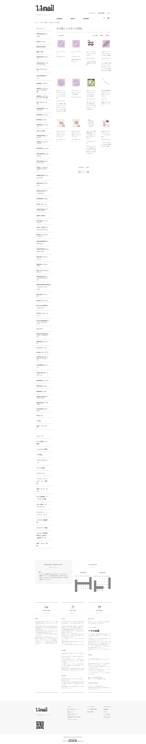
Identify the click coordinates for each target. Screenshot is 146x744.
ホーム (36, 22)
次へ (88, 172)
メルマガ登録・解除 (92, 709)
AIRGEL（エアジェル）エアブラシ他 (42, 97)
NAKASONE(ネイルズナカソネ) (42, 250)
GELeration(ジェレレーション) (42, 162)
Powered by (65, 740)
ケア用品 (39, 455)
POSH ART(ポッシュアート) (42, 374)
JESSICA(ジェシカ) (42, 148)
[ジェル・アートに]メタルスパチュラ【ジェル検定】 (106, 53)
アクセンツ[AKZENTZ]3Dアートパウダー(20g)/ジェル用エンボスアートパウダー (91, 134)
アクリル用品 (40, 468)
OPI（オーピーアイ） (41, 103)
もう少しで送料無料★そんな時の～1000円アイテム (41, 535)
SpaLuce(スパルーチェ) (42, 184)
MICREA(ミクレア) (42, 380)
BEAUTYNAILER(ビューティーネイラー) (42, 335)
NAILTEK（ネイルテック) (42, 258)
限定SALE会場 (40, 47)
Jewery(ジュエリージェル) (42, 142)
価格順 (101, 35)
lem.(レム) (39, 415)
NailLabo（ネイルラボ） (41, 265)
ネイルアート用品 (41, 528)
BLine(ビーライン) (42, 300)
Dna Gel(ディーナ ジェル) (41, 221)
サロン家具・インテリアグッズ (41, 505)
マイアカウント (92, 13)
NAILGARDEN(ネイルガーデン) (42, 242)
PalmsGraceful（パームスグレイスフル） (42, 277)
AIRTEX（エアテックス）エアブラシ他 (42, 89)
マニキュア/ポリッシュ (42, 461)
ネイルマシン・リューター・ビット (41, 513)
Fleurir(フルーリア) (42, 352)
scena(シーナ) (40, 42)
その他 (38, 421)
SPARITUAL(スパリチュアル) (42, 176)
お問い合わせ (107, 717)
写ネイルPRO (40, 131)
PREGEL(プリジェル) (42, 342)
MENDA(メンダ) (41, 391)
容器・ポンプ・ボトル (41, 490)
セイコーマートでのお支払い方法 (97, 678)
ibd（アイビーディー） (42, 70)
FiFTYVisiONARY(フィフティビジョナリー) (42, 322)
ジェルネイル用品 (43, 22)
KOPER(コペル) (41, 120)
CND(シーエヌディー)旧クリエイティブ (42, 168)
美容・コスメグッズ (41, 426)
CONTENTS (86, 18)
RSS (88, 712)
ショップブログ (91, 706)
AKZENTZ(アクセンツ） (42, 57)
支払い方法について (72, 714)
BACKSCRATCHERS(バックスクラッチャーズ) (43, 287)
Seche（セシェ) (41, 204)
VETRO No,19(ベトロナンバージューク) (42, 358)
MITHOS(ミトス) (41, 386)
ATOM (91, 712)
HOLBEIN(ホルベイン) (42, 366)
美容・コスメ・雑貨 (41, 544)
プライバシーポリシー (73, 719)
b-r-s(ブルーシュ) (41, 348)
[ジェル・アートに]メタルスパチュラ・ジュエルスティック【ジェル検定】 (61, 94)
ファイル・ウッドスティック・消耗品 (41, 481)
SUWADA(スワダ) (41, 199)
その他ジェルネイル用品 (54, 22)
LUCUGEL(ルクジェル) (41, 409)
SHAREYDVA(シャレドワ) (42, 136)
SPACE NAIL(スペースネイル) (42, 192)
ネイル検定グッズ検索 (41, 442)
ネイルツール (40, 473)
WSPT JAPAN (40, 216)
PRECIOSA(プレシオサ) (42, 35)
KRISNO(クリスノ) (42, 115)
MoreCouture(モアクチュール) (42, 397)
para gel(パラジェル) (41, 295)
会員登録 (106, 709)
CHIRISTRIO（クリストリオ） (42, 109)
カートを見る (107, 714)
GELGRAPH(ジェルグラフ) (42, 155)
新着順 (107, 35)
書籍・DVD (39, 52)
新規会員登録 (101, 13)
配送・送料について (72, 709)
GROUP (73, 18)
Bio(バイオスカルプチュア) (42, 271)
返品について (71, 712)
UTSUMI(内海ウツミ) (42, 77)
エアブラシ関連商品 (41, 521)
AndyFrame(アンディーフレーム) (42, 63)
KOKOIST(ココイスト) (42, 125)
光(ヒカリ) (39, 329)
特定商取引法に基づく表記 (74, 717)
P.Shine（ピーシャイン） (42, 314)
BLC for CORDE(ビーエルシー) (42, 306)
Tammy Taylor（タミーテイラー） (42, 210)
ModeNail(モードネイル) (42, 403)
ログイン (109, 13)
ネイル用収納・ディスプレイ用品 (41, 498)
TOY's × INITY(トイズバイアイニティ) (42, 228)
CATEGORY (59, 18)
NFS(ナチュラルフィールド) (42, 235)
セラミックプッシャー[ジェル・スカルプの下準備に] (76, 92)
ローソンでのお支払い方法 (95, 677)
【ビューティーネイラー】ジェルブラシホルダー (91, 53)
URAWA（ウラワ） (42, 83)
